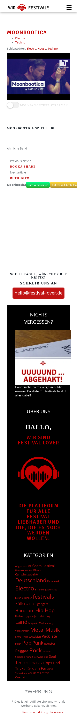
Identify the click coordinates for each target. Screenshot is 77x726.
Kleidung (45, 616)
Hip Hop (45, 610)
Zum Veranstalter (38, 185)
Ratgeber (49, 643)
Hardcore (24, 610)
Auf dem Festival (41, 565)
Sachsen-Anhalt (24, 657)
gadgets (42, 604)
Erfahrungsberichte (46, 589)
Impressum (56, 712)
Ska (46, 657)
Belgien (28, 570)
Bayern (19, 570)
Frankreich (30, 604)
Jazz (36, 616)
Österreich (21, 677)
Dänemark (53, 581)
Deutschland (30, 580)
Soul (52, 656)
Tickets (37, 663)
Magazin (33, 623)
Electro (20, 38)
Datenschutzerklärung (35, 712)
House (42, 48)
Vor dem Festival (39, 673)
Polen (18, 643)
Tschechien (21, 673)
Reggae (22, 651)
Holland (19, 616)
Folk (19, 603)
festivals (43, 596)
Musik (53, 629)
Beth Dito (20, 178)
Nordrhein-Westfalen (28, 636)
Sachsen (47, 651)
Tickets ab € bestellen (64, 185)
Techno (20, 42)
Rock (35, 650)
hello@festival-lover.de (38, 293)
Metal (37, 629)
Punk (37, 643)
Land (21, 622)
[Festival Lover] (26, 9)
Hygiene (29, 616)
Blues (37, 570)
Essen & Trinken (23, 597)
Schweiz (38, 656)
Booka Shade (23, 166)
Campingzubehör (27, 574)
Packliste (49, 636)
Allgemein (21, 566)
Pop (26, 642)
